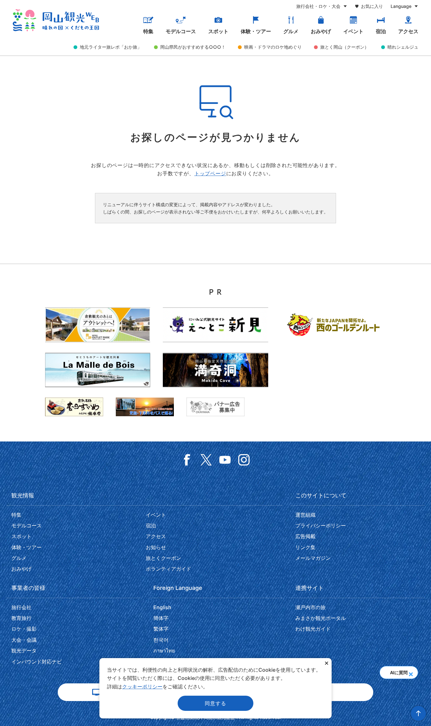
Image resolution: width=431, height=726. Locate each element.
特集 (148, 31)
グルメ (290, 31)
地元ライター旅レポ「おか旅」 (111, 47)
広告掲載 (305, 536)
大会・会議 (24, 640)
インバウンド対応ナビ (36, 661)
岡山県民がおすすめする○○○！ (193, 47)
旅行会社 (21, 607)
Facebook (187, 459)
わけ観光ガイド (313, 629)
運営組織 (305, 515)
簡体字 (160, 618)
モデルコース (181, 31)
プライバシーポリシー (320, 525)
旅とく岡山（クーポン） (344, 47)
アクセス (408, 31)
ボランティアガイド (168, 569)
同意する (215, 703)
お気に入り (372, 6)
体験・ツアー (256, 31)
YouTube (225, 459)
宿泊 (381, 31)
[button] (411, 672)
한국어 (160, 640)
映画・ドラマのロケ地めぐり (273, 47)
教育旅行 (21, 618)
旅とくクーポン (163, 558)
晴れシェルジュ (402, 47)
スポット (218, 31)
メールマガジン (313, 558)
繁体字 (160, 629)
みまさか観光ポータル (320, 618)
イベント (353, 31)
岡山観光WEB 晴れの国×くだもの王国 (56, 20)
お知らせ (156, 547)
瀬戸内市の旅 (310, 607)
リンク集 (305, 547)
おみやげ (321, 31)
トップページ (210, 173)
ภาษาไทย (164, 650)
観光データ (24, 650)
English (162, 607)
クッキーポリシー (142, 686)
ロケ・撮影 (24, 629)
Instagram (244, 459)
